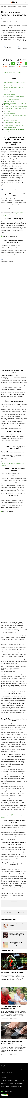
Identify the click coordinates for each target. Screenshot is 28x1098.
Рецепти (3, 1072)
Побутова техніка (19, 1083)
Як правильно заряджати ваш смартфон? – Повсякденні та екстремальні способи (12, 463)
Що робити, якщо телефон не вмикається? (15, 103)
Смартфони (3, 1080)
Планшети (10, 1083)
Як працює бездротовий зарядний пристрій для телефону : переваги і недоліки (13, 213)
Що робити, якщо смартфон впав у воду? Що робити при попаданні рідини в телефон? (13, 815)
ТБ (23, 1080)
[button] (2, 2)
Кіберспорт (3, 1083)
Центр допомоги (8, 1091)
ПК (21, 1080)
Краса (7, 1086)
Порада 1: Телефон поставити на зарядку (14, 105)
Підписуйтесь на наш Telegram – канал (11, 72)
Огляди (8, 1069)
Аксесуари (10, 1080)
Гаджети (16, 1080)
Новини (3, 1069)
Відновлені (9, 1072)
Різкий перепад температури (11, 99)
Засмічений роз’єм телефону (11, 91)
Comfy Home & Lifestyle (17, 1069)
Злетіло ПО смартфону (10, 101)
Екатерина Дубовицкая (13, 19)
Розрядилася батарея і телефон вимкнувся (15, 85)
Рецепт (2, 1086)
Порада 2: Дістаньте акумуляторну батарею (15, 106)
